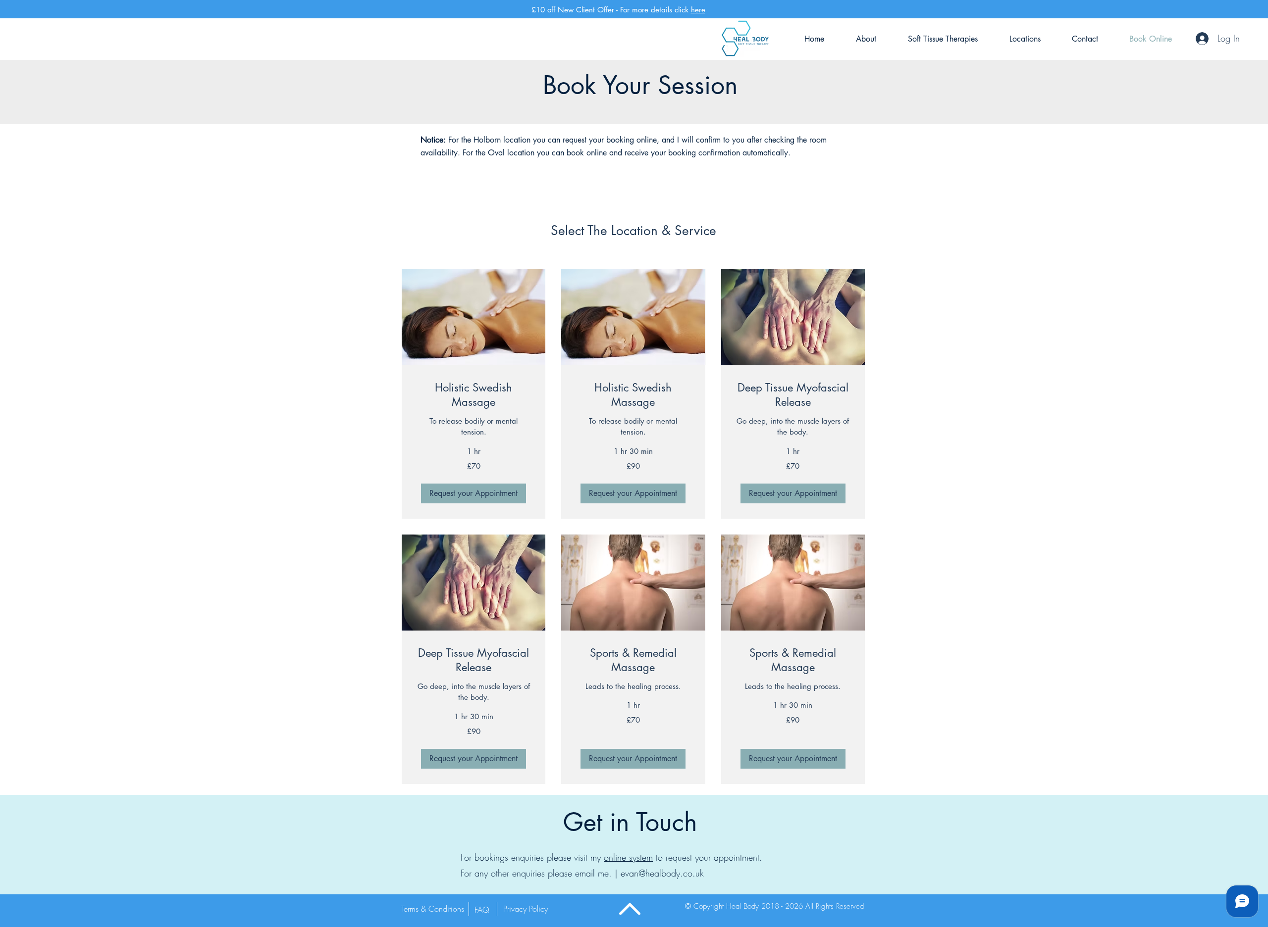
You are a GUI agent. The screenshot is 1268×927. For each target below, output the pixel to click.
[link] (473, 395)
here (698, 9)
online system (628, 857)
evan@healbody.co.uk (662, 873)
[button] (473, 493)
